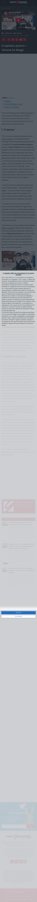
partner (14, 277)
